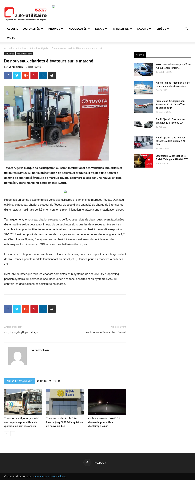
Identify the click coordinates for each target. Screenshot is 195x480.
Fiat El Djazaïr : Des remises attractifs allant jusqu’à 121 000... (170, 141)
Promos (54, 28)
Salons (142, 28)
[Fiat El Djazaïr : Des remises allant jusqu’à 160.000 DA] (143, 124)
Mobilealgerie (58, 476)
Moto (11, 38)
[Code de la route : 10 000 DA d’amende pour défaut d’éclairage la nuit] (107, 402)
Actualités (31, 28)
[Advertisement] (162, 200)
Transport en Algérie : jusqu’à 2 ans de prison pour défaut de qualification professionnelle (21, 422)
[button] (186, 29)
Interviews (121, 28)
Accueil (12, 28)
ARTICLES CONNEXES (19, 381)
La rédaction (16, 66)
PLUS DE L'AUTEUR (48, 381)
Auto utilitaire (41, 476)
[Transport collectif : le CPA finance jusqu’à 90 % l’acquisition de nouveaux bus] (65, 402)
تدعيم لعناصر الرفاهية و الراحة (22, 332)
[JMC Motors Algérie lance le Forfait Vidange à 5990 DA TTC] (143, 161)
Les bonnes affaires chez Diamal (105, 332)
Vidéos (161, 28)
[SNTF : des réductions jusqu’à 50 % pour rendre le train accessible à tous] (143, 69)
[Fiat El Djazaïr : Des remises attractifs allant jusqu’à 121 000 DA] (143, 142)
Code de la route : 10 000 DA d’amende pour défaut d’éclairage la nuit (104, 422)
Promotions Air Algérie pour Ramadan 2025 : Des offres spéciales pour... (170, 104)
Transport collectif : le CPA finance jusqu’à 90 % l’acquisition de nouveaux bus (64, 422)
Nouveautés (78, 28)
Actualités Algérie (39, 48)
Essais (99, 28)
